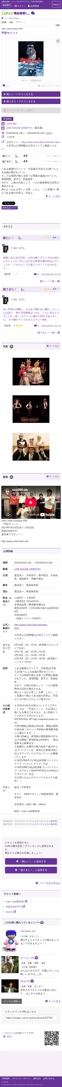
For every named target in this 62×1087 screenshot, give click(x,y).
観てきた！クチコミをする (21, 101)
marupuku (27, 931)
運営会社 (37, 1078)
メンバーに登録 (10, 1001)
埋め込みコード (9, 208)
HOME (4, 22)
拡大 (9, 1036)
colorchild (11, 123)
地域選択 (6, 5)
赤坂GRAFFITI (14, 906)
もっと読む (55, 196)
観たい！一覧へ (48, 281)
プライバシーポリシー (21, 1078)
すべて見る (54, 346)
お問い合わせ (48, 1078)
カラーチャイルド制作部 (45, 821)
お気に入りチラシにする (50, 86)
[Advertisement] (31, 1064)
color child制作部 (15, 901)
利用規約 (6, 1078)
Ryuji (25, 981)
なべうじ (27, 957)
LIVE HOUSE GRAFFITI (19, 128)
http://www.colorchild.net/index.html (40, 142)
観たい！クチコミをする (20, 94)
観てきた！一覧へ (47, 332)
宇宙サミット (9, 32)
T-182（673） (18, 248)
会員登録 (35, 6)
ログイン (21, 6)
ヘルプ (5, 1082)
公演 (11, 22)
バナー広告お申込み (11, 18)
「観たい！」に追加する (32, 861)
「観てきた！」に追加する (32, 870)
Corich (9, 911)
